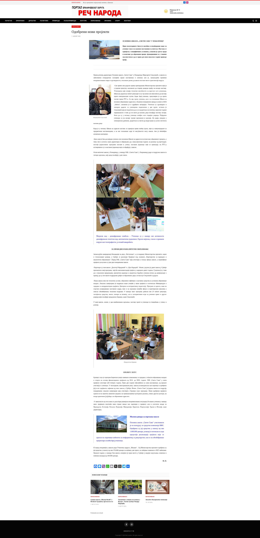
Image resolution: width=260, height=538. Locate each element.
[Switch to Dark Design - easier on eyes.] (253, 20)
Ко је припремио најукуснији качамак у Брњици (98, 2)
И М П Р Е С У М (129, 531)
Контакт (127, 21)
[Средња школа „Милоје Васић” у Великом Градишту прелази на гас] (102, 487)
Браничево (20, 21)
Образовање (95, 21)
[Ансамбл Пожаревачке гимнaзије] (157, 487)
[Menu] (256, 20)
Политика (44, 21)
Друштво (32, 21)
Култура (83, 21)
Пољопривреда (70, 21)
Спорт (117, 21)
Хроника (107, 21)
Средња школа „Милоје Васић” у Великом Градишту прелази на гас (102, 500)
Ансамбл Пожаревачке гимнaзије (156, 500)
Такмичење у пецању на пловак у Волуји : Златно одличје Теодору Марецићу (129, 501)
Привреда (56, 21)
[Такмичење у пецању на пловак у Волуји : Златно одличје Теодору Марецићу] (130, 487)
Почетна (8, 21)
